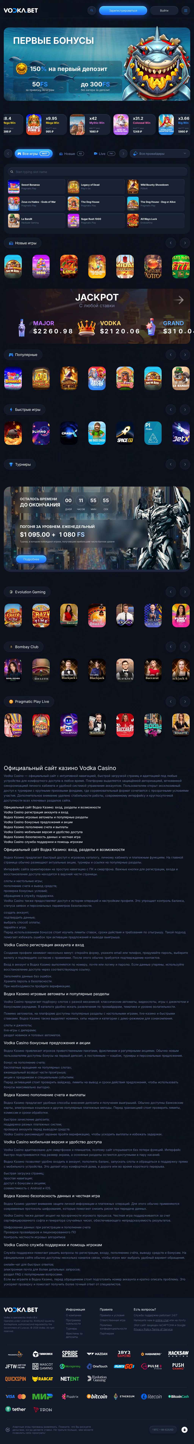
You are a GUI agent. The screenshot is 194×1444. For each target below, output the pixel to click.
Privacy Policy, (143, 1329)
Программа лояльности (73, 1322)
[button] (8, 153)
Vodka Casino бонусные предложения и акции (38, 822)
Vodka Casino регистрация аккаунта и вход (36, 812)
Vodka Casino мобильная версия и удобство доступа (43, 832)
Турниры (71, 1328)
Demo (12, 281)
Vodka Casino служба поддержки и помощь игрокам (43, 842)
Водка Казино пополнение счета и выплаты (36, 827)
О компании (73, 1315)
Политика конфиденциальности (113, 1326)
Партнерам (107, 1333)
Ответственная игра (112, 1320)
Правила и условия (112, 1315)
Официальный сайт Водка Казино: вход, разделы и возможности (52, 807)
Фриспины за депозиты (74, 1335)
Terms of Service (162, 1329)
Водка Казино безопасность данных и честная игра (42, 837)
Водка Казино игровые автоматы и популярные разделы (46, 817)
